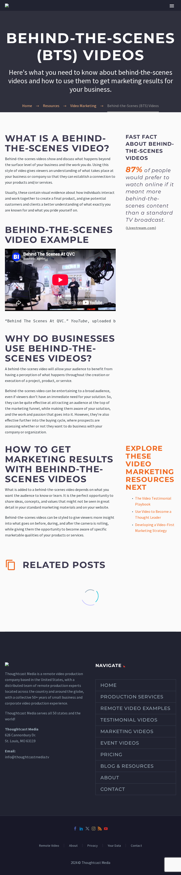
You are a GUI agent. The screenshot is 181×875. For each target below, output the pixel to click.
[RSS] (100, 828)
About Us (137, 12)
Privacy (92, 845)
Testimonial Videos (128, 720)
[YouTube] (106, 828)
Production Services (131, 697)
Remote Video (49, 845)
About (109, 777)
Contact (112, 789)
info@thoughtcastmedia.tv (27, 757)
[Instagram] (93, 828)
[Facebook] (75, 828)
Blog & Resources (127, 766)
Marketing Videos (126, 731)
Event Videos (119, 743)
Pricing (111, 754)
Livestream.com (141, 227)
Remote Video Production (79, 12)
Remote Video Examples (135, 708)
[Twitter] (87, 828)
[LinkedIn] (81, 828)
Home (108, 685)
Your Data (114, 845)
